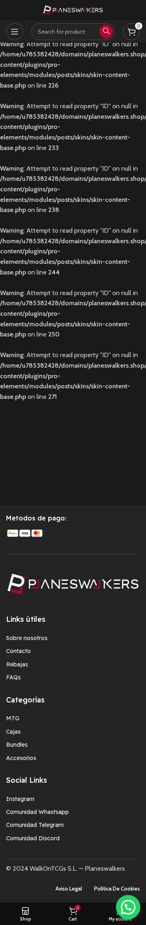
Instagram (20, 799)
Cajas (13, 731)
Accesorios (21, 758)
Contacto (18, 651)
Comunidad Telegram (35, 825)
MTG (12, 718)
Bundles (17, 744)
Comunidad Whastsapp (37, 812)
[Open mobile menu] (14, 32)
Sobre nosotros (26, 638)
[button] (128, 907)
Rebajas (17, 664)
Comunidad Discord (33, 838)
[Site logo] (73, 9)
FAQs (13, 677)
